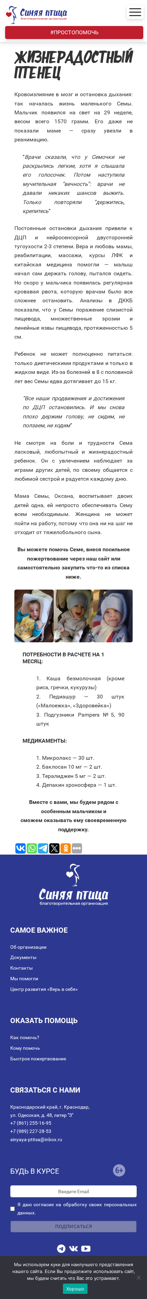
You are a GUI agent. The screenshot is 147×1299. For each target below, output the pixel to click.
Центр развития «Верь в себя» (44, 989)
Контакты (21, 968)
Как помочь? (24, 1037)
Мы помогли (24, 978)
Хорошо (75, 1288)
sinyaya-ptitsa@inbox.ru (36, 1139)
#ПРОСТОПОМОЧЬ (74, 32)
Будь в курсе (34, 1171)
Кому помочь (25, 1048)
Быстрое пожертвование (38, 1058)
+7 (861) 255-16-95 (30, 1123)
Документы (23, 957)
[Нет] (138, 1277)
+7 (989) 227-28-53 (30, 1131)
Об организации (28, 947)
